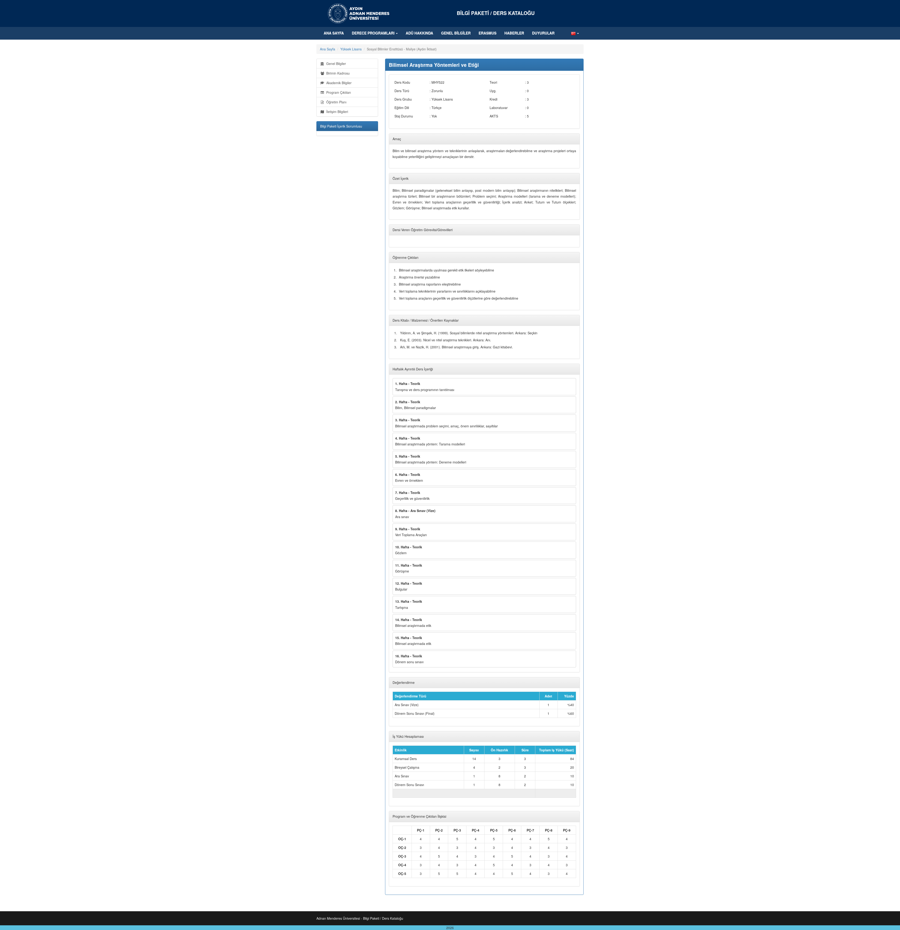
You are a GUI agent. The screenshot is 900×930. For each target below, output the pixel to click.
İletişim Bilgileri (336, 111)
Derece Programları (373, 33)
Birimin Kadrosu (337, 73)
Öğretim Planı (335, 102)
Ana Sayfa (334, 33)
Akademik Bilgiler (338, 82)
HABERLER (514, 33)
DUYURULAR (543, 33)
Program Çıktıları (337, 92)
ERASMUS (487, 33)
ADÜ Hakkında (419, 33)
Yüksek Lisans (351, 49)
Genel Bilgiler (456, 33)
